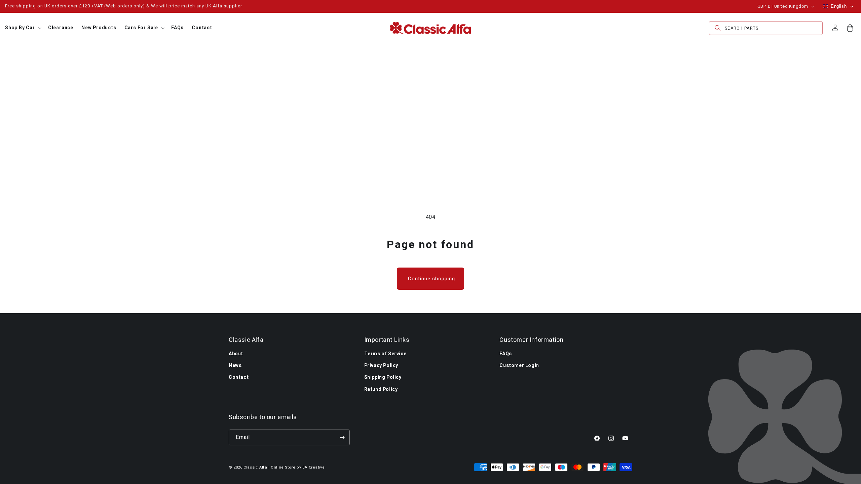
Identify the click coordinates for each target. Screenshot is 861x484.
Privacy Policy (381, 365)
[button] (22, 28)
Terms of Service (385, 353)
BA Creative (313, 467)
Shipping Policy (383, 377)
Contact (239, 377)
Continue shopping (431, 278)
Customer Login (519, 365)
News (235, 365)
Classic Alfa (255, 467)
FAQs (505, 353)
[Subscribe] (342, 437)
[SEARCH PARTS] (717, 28)
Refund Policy (381, 389)
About (236, 353)
